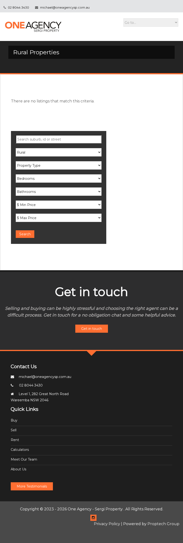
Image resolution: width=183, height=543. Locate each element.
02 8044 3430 (18, 7)
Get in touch (91, 329)
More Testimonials (32, 486)
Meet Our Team (24, 459)
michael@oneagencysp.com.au (65, 7)
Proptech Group (163, 524)
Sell (13, 430)
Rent (15, 440)
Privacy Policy (107, 524)
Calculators (20, 449)
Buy (14, 420)
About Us (18, 469)
